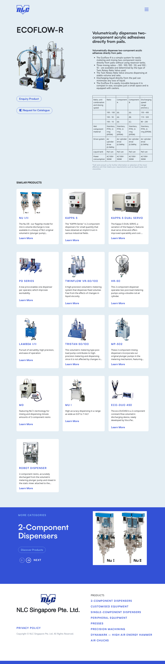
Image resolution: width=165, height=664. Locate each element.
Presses (97, 623)
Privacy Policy (28, 628)
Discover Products (32, 549)
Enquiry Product (29, 98)
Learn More (26, 238)
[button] (29, 560)
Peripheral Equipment (109, 617)
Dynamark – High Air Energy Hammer (121, 634)
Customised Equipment (110, 606)
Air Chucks (100, 640)
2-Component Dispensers (111, 600)
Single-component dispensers (116, 612)
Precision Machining (108, 629)
